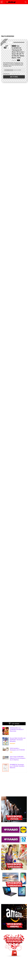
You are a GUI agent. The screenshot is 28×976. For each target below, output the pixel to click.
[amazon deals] (14, 917)
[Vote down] (8, 42)
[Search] (25, 2)
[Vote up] (11, 42)
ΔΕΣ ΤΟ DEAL (14, 77)
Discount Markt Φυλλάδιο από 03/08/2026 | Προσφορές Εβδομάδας (18, 739)
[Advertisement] (14, 19)
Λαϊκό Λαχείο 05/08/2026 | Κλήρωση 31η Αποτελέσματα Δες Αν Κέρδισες (17, 758)
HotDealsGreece (6, 73)
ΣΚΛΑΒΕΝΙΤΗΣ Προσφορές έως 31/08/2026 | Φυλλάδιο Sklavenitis (17, 766)
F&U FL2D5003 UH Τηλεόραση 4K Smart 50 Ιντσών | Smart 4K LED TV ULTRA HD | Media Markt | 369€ (18, 52)
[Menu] (2, 2)
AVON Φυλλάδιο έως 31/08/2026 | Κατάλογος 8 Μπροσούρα (16, 729)
